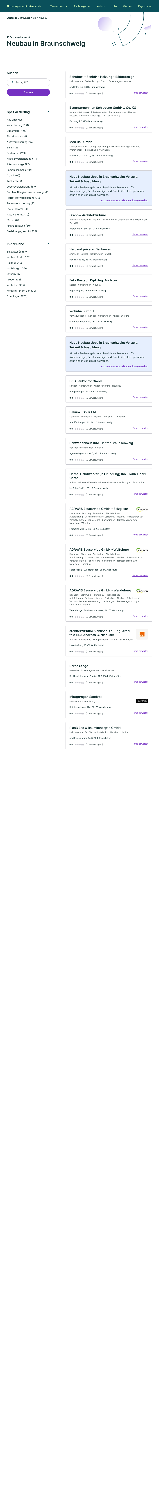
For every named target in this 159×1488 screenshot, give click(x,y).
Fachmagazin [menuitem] (82, 6)
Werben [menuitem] (127, 6)
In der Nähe (15, 244)
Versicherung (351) (18, 125)
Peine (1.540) (14, 262)
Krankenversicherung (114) (22, 158)
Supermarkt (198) (17, 130)
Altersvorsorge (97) (18, 164)
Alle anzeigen (15, 119)
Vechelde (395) (16, 285)
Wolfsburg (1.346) (17, 268)
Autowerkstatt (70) (18, 214)
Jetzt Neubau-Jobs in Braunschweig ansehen (124, 200)
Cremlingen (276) (17, 296)
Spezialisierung (18, 112)
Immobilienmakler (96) (20, 169)
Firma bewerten (140, 92)
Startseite (12, 17)
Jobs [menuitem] (114, 6)
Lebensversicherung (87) (21, 186)
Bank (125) (13, 147)
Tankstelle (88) (15, 181)
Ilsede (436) (14, 279)
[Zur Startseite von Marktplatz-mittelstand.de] (24, 6)
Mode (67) (13, 220)
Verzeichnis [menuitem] (57, 6)
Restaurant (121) (16, 153)
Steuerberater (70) (18, 208)
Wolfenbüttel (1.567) (18, 257)
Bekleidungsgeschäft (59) (22, 231)
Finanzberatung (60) (19, 225)
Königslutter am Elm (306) (22, 290)
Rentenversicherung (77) (21, 203)
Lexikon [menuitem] (100, 6)
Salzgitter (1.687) (17, 251)
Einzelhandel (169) (17, 136)
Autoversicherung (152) (20, 141)
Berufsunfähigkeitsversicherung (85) (28, 192)
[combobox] (28, 82)
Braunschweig (28, 17)
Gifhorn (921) (15, 273)
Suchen (28, 92)
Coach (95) (13, 175)
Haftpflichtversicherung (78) (23, 197)
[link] (109, 84)
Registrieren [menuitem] (145, 6)
